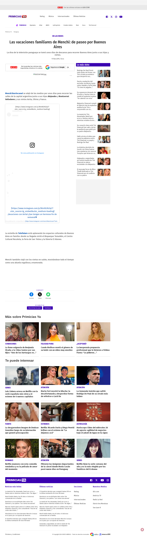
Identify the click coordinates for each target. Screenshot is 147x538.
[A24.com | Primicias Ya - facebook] (107, 17)
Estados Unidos (68, 25)
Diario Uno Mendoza (100, 504)
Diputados (33, 25)
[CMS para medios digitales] (105, 534)
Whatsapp (48, 298)
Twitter (40, 298)
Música (51, 16)
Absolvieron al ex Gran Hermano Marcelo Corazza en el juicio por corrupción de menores (21, 514)
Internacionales (63, 16)
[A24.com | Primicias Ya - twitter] (111, 17)
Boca (83, 25)
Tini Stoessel (92, 25)
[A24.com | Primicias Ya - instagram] (116, 17)
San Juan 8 (97, 508)
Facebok (31, 298)
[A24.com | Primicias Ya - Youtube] (121, 17)
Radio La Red (97, 500)
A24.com (96, 492)
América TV (97, 496)
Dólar (40, 25)
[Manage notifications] (142, 529)
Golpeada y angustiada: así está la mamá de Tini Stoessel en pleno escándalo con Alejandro (55, 525)
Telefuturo (23, 233)
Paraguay (16, 32)
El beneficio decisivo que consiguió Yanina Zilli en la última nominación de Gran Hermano (21, 519)
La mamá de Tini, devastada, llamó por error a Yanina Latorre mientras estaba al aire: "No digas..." (21, 492)
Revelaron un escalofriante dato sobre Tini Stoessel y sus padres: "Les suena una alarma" (20, 502)
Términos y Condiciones (12, 534)
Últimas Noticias (79, 16)
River (77, 25)
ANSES (47, 25)
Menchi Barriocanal (14, 93)
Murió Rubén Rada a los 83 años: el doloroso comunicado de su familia (19, 497)
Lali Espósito (56, 25)
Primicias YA (8, 32)
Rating (42, 16)
